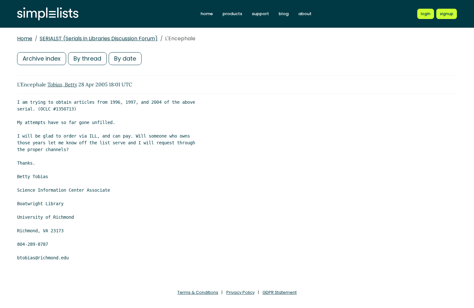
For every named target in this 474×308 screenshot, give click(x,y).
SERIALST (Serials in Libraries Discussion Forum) (99, 38)
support (260, 14)
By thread (87, 58)
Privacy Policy (240, 292)
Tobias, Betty (62, 84)
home (207, 14)
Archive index (42, 58)
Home (24, 38)
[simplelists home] (47, 14)
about (304, 14)
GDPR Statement (279, 292)
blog (284, 14)
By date (125, 58)
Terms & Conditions (197, 292)
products (232, 14)
